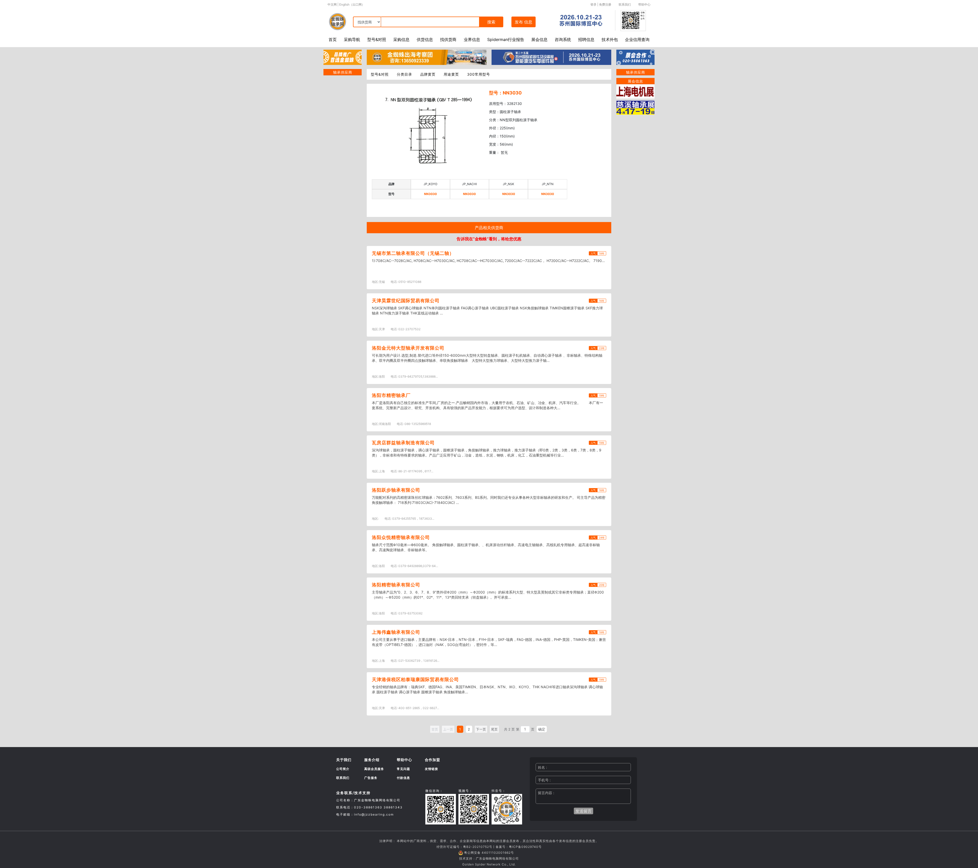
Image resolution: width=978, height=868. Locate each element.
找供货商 (448, 39)
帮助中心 (644, 4)
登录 (593, 4)
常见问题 (403, 769)
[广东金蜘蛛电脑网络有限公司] (342, 56)
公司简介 (342, 769)
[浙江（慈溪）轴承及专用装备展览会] (635, 107)
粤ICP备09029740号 (525, 847)
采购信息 (401, 39)
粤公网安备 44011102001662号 (489, 853)
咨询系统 (563, 39)
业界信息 (472, 39)
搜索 (491, 21)
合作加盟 (432, 759)
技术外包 (610, 39)
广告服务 (370, 778)
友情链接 (431, 769)
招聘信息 (586, 39)
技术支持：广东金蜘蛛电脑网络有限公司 (489, 858)
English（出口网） (352, 4)
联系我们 (625, 4)
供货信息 (425, 39)
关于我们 (343, 759)
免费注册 (605, 4)
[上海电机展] (635, 90)
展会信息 (539, 39)
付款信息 (403, 778)
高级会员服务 (374, 769)
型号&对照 (376, 39)
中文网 (332, 4)
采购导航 (352, 39)
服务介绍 (371, 759)
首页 (333, 39)
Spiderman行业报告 (505, 39)
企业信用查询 (637, 39)
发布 (523, 21)
